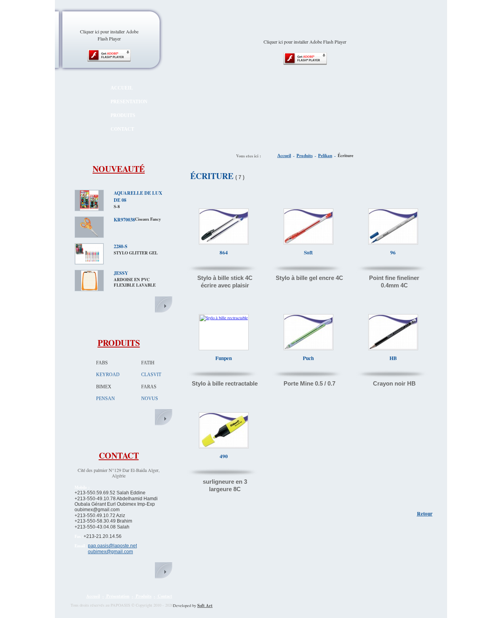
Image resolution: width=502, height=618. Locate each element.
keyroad (108, 374)
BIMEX (103, 386)
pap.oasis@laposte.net (112, 546)
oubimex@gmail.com (110, 551)
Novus (149, 398)
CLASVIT (151, 374)
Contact (119, 455)
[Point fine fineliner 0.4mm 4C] (393, 242)
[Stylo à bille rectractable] (224, 317)
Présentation (119, 596)
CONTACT (122, 129)
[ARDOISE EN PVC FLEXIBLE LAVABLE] (89, 288)
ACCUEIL (122, 88)
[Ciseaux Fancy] (89, 235)
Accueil (284, 156)
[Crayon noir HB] (393, 348)
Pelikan (325, 156)
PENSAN (105, 398)
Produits (119, 342)
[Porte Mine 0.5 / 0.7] (308, 348)
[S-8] (89, 208)
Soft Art (205, 605)
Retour (425, 513)
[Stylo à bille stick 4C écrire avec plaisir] (224, 242)
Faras (148, 386)
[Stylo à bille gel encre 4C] (308, 242)
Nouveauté (119, 169)
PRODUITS (123, 115)
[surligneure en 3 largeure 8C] (224, 446)
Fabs (102, 363)
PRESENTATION (129, 101)
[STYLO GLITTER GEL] (89, 262)
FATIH (148, 363)
